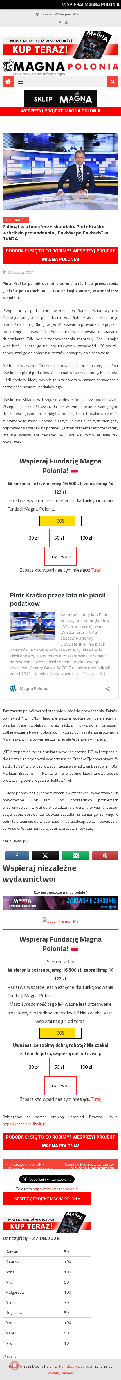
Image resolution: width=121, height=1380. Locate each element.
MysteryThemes (60, 1373)
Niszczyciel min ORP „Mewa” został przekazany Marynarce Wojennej (29, 1165)
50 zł (59, 538)
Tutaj (96, 570)
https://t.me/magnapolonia (55, 1189)
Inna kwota (61, 556)
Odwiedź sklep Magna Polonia (60, 98)
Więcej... (9, 1356)
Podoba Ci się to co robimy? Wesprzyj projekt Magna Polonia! (60, 255)
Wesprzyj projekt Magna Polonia (60, 110)
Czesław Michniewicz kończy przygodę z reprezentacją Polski (89, 1165)
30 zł (34, 538)
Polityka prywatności (75, 1366)
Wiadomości (15, 219)
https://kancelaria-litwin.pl (24, 1124)
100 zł (86, 538)
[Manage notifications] (14, 1365)
